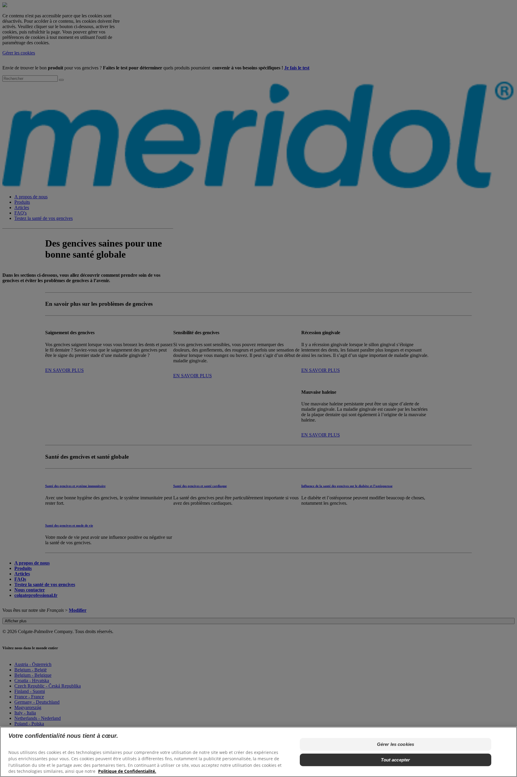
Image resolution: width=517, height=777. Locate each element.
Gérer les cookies (395, 744)
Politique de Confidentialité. (127, 771)
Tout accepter (395, 759)
